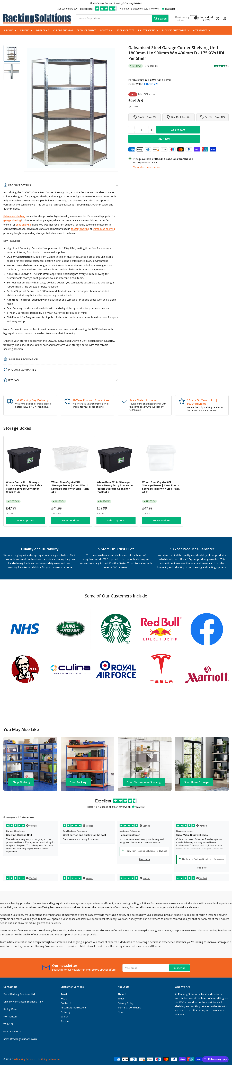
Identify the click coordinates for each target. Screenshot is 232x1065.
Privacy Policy (126, 1003)
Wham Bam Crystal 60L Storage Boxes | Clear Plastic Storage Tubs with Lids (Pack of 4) (161, 487)
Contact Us (67, 1003)
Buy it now (164, 138)
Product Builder (86, 30)
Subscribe (179, 968)
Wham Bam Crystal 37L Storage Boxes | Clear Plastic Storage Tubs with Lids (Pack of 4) (70, 487)
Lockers (105, 30)
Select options (25, 520)
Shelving (8, 30)
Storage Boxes (125, 30)
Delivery (65, 1012)
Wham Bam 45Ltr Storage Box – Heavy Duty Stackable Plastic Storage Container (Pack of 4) (24, 487)
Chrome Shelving (63, 30)
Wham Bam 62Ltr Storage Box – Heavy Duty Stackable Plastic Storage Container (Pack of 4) (115, 487)
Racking (24, 30)
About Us (123, 994)
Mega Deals (42, 30)
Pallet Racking (146, 30)
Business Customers (174, 30)
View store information (146, 166)
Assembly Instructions (74, 1007)
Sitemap (65, 1021)
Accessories (200, 30)
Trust (64, 994)
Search (64, 1016)
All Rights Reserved (50, 1059)
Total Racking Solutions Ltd (25, 1059)
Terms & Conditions (129, 1007)
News (121, 1012)
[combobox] (122, 18)
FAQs (64, 998)
